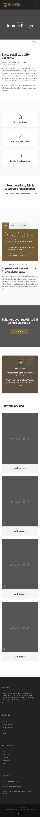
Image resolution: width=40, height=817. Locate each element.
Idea (5, 226)
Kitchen (5, 721)
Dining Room (7, 724)
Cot (4, 763)
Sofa (5, 751)
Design (13, 226)
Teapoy (5, 757)
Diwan (5, 733)
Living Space (7, 727)
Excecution (23, 226)
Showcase (6, 760)
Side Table (6, 730)
